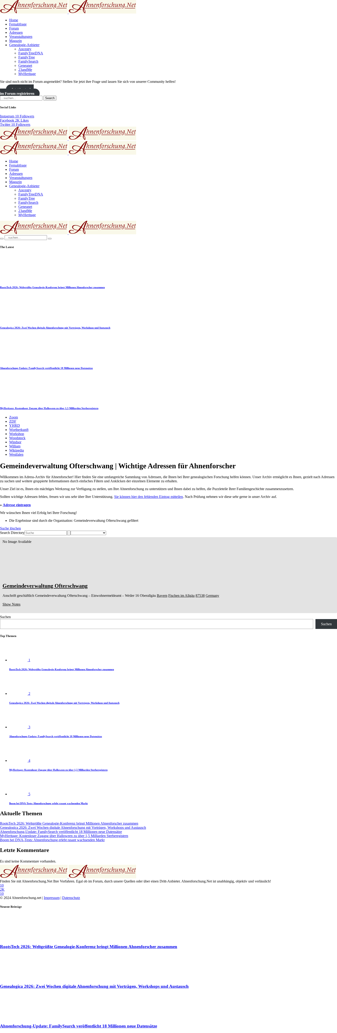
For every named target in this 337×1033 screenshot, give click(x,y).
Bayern (162, 595)
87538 (200, 595)
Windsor (15, 442)
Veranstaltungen (20, 37)
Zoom (13, 417)
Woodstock (17, 438)
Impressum (52, 898)
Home (13, 20)
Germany (212, 595)
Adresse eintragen (17, 505)
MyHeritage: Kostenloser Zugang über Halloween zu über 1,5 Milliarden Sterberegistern (49, 408)
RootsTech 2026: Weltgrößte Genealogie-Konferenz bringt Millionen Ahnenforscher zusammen (52, 287)
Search (50, 98)
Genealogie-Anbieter (24, 45)
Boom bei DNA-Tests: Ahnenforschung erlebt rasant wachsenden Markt (48, 803)
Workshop (16, 434)
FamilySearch (28, 61)
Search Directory (12, 533)
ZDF (12, 421)
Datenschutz (71, 898)
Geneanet (25, 65)
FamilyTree (26, 57)
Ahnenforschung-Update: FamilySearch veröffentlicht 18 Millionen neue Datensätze (46, 368)
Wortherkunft (18, 430)
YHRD (14, 425)
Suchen (5, 617)
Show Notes (11, 604)
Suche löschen (10, 528)
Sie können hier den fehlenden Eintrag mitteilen (148, 497)
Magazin (15, 41)
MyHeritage (27, 74)
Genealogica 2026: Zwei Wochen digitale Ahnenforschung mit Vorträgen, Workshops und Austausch (55, 327)
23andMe (25, 70)
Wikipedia (16, 450)
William (14, 446)
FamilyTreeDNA (30, 53)
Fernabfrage (18, 24)
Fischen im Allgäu (181, 595)
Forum (14, 28)
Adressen (16, 32)
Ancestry (24, 49)
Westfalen (16, 454)
